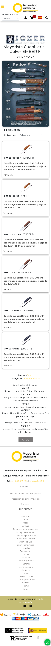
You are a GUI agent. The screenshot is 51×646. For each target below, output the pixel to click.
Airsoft (25, 519)
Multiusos (25, 570)
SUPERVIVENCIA (32, 378)
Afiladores (25, 516)
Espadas (25, 548)
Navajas (25, 573)
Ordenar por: (10, 135)
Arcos (25, 523)
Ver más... (8, 175)
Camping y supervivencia (25, 529)
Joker (30, 375)
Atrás (25, 439)
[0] (31, 18)
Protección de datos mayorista (25, 499)
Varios (25, 589)
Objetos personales (25, 579)
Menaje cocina (25, 567)
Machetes (25, 564)
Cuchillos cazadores (25, 538)
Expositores (25, 551)
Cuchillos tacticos (25, 545)
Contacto (25, 504)
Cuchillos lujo (25, 542)
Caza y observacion (25, 532)
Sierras (25, 582)
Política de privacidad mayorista (25, 493)
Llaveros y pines (25, 560)
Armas (25, 526)
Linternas (25, 557)
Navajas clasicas (25, 576)
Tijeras (26, 586)
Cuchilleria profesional (25, 535)
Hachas (25, 554)
